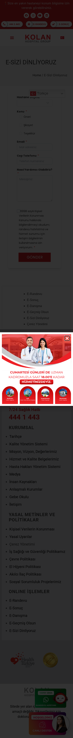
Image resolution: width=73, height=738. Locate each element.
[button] (67, 338)
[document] (36, 369)
